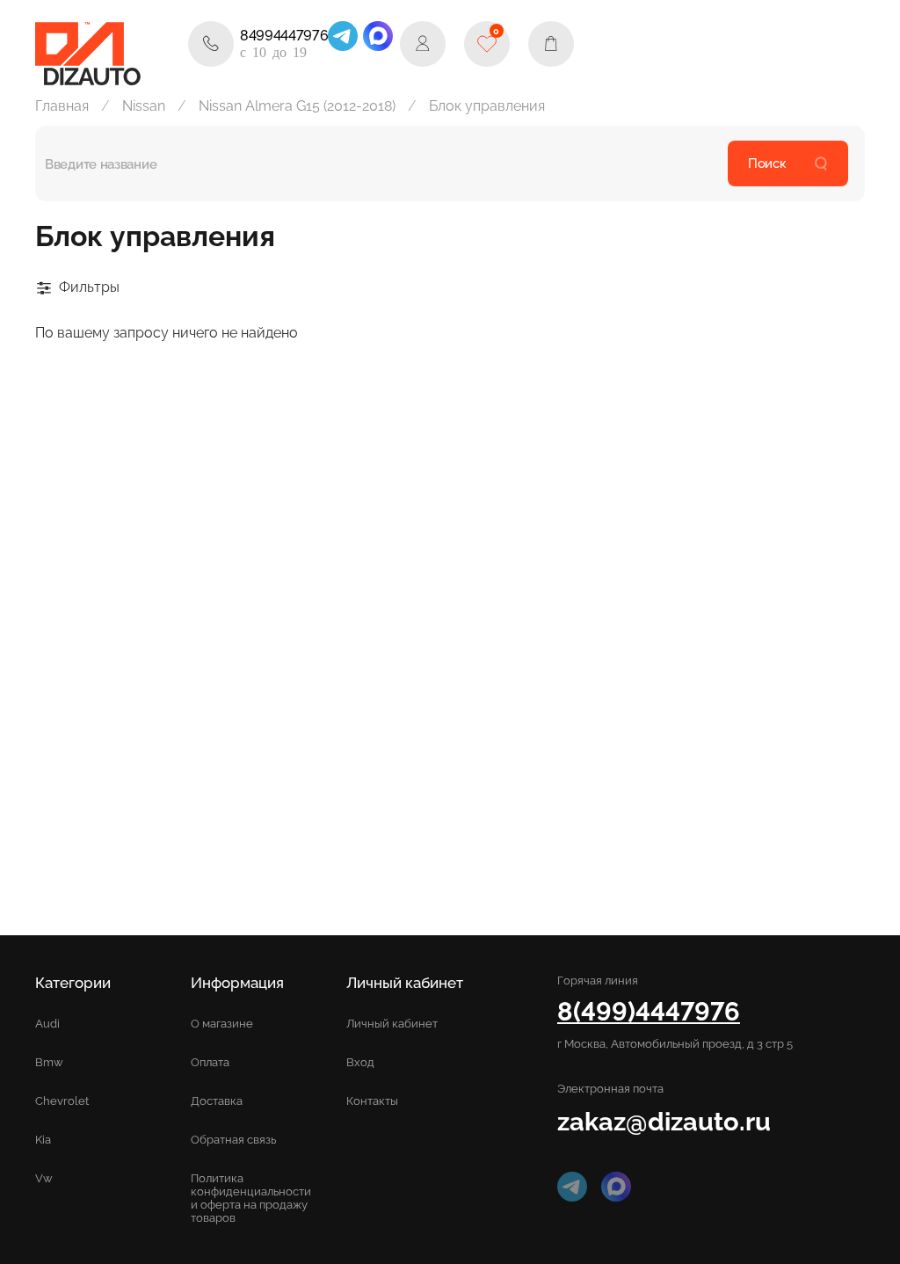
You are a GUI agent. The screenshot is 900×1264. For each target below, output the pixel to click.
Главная (62, 106)
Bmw (49, 1062)
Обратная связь (233, 1139)
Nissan (143, 106)
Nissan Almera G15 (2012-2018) (297, 106)
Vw (44, 1178)
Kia (43, 1139)
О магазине (222, 1023)
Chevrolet (62, 1101)
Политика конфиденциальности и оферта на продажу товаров (251, 1198)
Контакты (372, 1101)
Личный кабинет (392, 1023)
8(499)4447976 (648, 1011)
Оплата (210, 1062)
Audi (47, 1023)
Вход (360, 1062)
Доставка (217, 1101)
